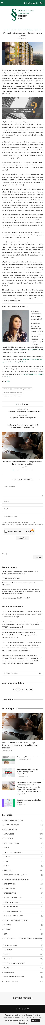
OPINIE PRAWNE (23, 884)
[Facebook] (24, 3)
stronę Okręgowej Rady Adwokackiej (27, 349)
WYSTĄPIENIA (23, 972)
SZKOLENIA (23, 950)
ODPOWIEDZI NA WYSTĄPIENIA (23, 875)
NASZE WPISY (23, 870)
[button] (4, 451)
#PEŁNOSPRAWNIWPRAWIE (23, 820)
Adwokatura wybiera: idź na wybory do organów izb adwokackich (27, 771)
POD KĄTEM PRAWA (23, 907)
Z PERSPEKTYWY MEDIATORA (23, 977)
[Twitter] (26, 3)
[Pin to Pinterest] (25, 404)
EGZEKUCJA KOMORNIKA (23, 852)
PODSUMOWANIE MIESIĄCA (23, 911)
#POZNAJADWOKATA (23, 825)
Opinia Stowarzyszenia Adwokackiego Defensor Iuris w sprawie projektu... (22, 463)
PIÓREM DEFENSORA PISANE (23, 902)
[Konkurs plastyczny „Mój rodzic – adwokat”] (8, 803)
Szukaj (4, 554)
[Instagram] (29, 3)
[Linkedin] (31, 3)
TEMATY (23, 954)
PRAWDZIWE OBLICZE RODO (23, 916)
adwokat (6, 389)
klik (8, 381)
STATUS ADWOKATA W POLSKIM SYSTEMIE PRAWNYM (23, 939)
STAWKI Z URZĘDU (23, 945)
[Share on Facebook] (20, 404)
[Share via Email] (27, 404)
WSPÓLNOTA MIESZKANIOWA (23, 963)
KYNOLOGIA (23, 857)
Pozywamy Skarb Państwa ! (11, 578)
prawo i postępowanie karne (12, 396)
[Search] (37, 3)
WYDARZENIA (23, 968)
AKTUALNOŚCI (23, 834)
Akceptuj (35, 1020)
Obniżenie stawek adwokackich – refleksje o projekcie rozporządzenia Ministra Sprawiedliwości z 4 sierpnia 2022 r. (21, 647)
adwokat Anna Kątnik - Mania (22, 389)
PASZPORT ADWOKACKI (23, 897)
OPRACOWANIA (23, 888)
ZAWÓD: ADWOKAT (23, 981)
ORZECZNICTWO (23, 893)
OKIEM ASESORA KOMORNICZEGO (23, 879)
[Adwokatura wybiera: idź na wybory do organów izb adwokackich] (8, 772)
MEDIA (23, 861)
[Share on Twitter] (22, 404)
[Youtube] (34, 3)
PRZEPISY (23, 925)
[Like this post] (18, 404)
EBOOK (23, 847)
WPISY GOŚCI (23, 959)
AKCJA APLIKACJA (23, 829)
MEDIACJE (23, 866)
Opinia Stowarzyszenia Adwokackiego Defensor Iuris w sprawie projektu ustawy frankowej (20, 745)
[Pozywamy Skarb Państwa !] (8, 760)
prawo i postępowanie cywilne (12, 392)
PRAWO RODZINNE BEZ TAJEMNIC (23, 920)
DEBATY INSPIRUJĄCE (23, 843)
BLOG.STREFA (23, 838)
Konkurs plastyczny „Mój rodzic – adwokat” (16, 598)
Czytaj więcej (23, 1023)
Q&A (23, 934)
